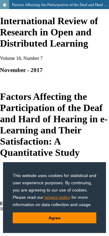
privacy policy (57, 197)
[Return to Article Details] (4, 4)
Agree (54, 217)
